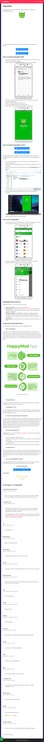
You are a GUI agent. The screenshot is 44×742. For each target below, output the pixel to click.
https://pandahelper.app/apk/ (15, 517)
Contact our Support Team (23, 469)
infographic (37, 337)
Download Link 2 (23, 53)
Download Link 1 (23, 49)
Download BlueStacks (22, 152)
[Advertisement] (22, 31)
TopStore (30, 463)
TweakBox (5, 1)
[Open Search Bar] (35, 1)
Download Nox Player (22, 148)
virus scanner (29, 308)
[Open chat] (1, 739)
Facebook (24, 433)
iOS (3, 463)
